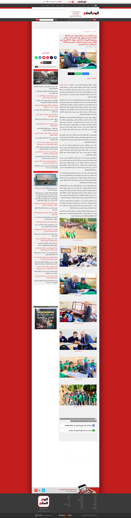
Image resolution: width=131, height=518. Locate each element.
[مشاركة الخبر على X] (71, 73)
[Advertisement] (65, 473)
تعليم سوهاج (64, 419)
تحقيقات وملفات (86, 31)
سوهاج (92, 419)
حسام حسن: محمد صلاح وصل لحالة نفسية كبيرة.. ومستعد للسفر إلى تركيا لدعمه (75, 20)
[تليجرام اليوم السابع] (39, 57)
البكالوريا (73, 421)
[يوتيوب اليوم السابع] (43, 57)
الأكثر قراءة (55, 172)
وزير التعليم (71, 419)
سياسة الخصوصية (42, 511)
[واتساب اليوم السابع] (36, 57)
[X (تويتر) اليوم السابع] (51, 57)
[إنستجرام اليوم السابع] (47, 57)
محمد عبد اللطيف (81, 421)
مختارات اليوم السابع (53, 306)
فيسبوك (84, 74)
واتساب (77, 74)
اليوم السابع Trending (53, 70)
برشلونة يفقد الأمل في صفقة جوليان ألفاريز (46, 222)
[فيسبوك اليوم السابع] (55, 57)
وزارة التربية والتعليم (91, 421)
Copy (36, 67)
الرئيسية (94, 31)
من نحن (48, 511)
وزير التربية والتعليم (64, 84)
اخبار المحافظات (79, 419)
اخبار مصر (86, 419)
